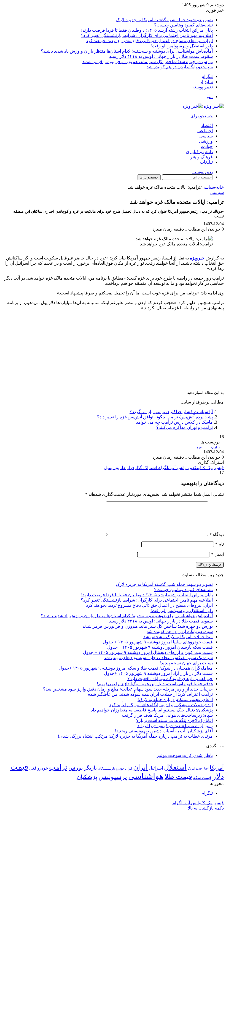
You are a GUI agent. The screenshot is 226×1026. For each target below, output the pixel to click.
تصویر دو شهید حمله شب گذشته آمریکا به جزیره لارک (164, 19)
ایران (140, 767)
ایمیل (217, 554)
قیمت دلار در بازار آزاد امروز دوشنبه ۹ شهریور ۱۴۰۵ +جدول (158, 673)
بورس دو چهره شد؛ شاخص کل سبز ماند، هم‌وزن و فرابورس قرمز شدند (147, 61)
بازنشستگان (106, 768)
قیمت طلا (178, 776)
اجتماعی (205, 130)
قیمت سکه (202, 778)
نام (219, 544)
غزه (199, 447)
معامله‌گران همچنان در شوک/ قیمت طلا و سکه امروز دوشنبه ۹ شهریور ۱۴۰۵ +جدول (136, 668)
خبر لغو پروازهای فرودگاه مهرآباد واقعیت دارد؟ (170, 678)
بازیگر (90, 768)
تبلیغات (206, 162)
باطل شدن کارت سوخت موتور (185, 755)
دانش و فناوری (199, 151)
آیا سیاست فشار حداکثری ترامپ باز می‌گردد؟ (171, 411)
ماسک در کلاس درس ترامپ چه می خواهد (174, 422)
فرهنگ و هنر (201, 157)
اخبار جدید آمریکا (198, 768)
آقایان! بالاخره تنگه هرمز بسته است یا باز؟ (174, 720)
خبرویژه (197, 258)
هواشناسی (145, 776)
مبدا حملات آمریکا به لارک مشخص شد (178, 636)
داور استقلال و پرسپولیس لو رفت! (181, 46)
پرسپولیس (112, 776)
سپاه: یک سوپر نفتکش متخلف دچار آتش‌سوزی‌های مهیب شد (158, 657)
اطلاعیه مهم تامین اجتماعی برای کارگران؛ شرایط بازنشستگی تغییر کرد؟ (147, 35)
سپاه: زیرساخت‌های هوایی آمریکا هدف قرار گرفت (167, 715)
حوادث (207, 146)
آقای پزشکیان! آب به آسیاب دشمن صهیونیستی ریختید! (164, 731)
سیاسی (206, 136)
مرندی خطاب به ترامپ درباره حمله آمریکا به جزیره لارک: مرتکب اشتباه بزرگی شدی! (135, 736)
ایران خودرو (124, 768)
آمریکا (217, 768)
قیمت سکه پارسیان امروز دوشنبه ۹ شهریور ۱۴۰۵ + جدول (160, 647)
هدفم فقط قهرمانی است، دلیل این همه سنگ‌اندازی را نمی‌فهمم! (155, 683)
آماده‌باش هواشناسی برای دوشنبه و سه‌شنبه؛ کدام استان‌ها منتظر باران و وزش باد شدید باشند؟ (127, 51)
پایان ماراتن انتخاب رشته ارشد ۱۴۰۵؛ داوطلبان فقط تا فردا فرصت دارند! (147, 30)
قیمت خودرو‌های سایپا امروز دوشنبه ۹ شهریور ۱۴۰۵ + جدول (158, 642)
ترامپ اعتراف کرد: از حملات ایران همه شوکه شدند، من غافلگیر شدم (150, 694)
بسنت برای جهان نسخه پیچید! (186, 662)
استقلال (175, 767)
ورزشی (206, 141)
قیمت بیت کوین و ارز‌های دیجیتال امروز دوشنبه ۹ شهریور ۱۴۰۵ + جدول (148, 652)
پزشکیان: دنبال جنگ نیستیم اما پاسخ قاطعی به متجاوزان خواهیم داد (152, 710)
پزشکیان (87, 777)
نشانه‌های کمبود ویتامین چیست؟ (183, 25)
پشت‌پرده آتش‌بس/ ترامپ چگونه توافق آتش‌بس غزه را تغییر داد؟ (155, 417)
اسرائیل (156, 768)
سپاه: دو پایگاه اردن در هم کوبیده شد (180, 66)
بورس (75, 768)
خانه (220, 187)
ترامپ (215, 447)
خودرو (42, 768)
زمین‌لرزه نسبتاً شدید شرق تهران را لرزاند (175, 725)
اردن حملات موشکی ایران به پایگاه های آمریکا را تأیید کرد (161, 704)
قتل (32, 768)
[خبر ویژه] (203, 106)
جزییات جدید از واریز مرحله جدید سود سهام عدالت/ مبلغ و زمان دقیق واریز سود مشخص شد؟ (128, 689)
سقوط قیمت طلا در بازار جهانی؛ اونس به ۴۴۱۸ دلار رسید (161, 56)
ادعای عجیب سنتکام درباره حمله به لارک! (175, 699)
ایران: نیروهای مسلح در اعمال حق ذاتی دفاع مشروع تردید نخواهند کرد (149, 40)
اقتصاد (207, 125)
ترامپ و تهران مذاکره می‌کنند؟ (184, 427)
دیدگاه (216, 534)
